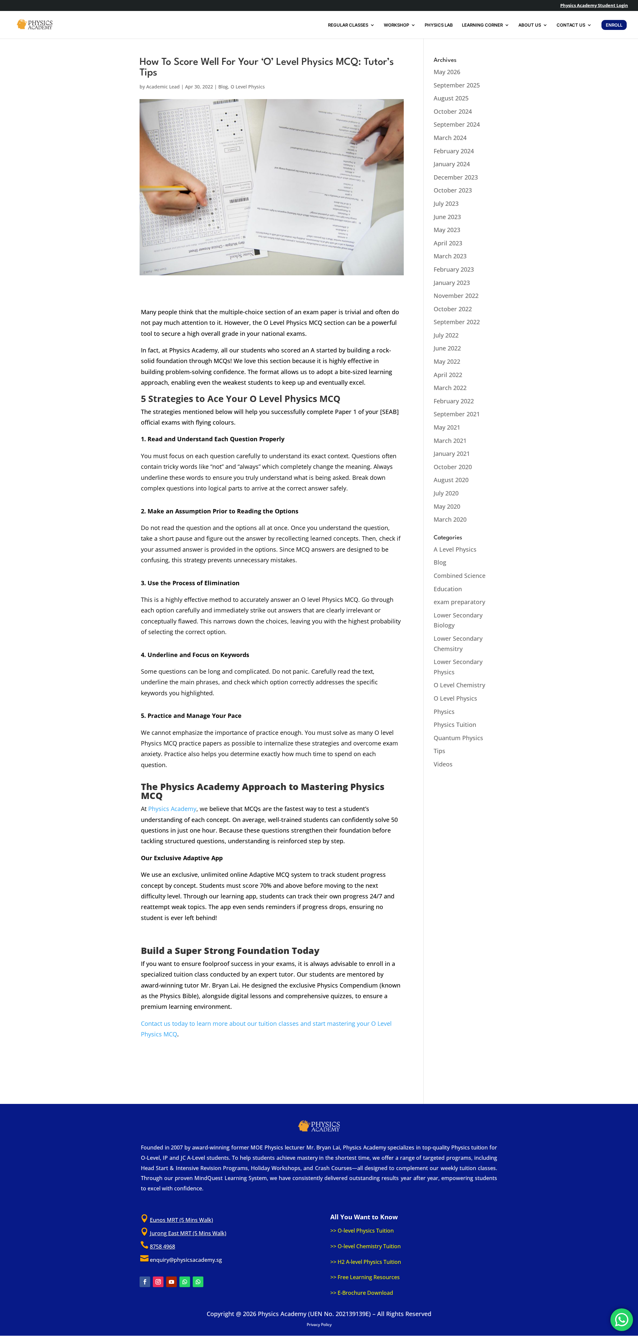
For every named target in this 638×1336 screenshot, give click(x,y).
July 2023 (446, 203)
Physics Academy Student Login (594, 5)
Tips (439, 751)
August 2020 (451, 480)
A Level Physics (455, 549)
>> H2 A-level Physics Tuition (365, 1262)
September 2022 (457, 322)
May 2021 (447, 427)
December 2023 (456, 177)
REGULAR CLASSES (348, 24)
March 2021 (450, 441)
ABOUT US (529, 24)
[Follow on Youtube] (171, 1281)
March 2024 (450, 138)
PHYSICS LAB (439, 24)
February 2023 (454, 269)
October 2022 (453, 309)
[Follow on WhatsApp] (184, 1281)
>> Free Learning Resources (365, 1277)
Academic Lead (163, 86)
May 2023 (447, 230)
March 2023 (450, 256)
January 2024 (452, 164)
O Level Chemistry (459, 685)
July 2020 (446, 493)
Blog (223, 86)
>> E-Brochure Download (361, 1292)
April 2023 (448, 243)
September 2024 (457, 124)
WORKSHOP (396, 24)
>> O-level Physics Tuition (362, 1230)
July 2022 (446, 335)
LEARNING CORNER (482, 24)
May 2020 (447, 506)
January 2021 (452, 454)
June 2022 (447, 348)
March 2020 (450, 519)
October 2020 (453, 467)
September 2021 (457, 414)
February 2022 (454, 401)
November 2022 (456, 296)
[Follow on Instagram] (158, 1281)
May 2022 (447, 361)
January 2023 (452, 283)
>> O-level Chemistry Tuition (365, 1246)
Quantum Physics (458, 738)
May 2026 (447, 72)
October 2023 (453, 190)
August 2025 (451, 98)
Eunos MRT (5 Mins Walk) (181, 1220)
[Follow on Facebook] (145, 1281)
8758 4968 (162, 1246)
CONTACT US (571, 24)
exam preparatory (459, 602)
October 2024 (453, 111)
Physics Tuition (455, 725)
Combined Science (459, 576)
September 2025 (457, 85)
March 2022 (450, 388)
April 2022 (448, 375)
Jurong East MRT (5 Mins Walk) (188, 1233)
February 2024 (454, 151)
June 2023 (447, 217)
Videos (443, 764)
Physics (444, 712)
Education (448, 589)
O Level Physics (248, 86)
